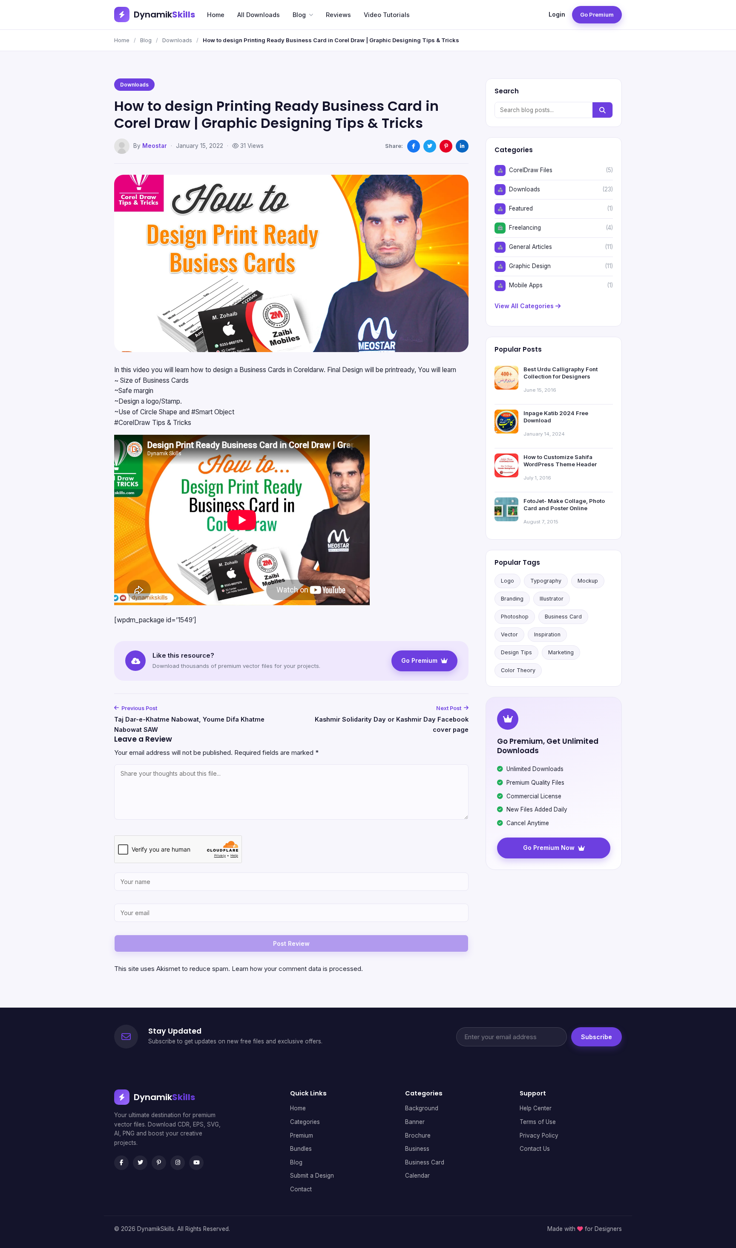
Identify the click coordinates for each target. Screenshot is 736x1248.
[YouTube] (196, 1163)
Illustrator (552, 598)
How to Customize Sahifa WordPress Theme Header (560, 461)
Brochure (418, 1135)
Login (557, 14)
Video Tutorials (387, 14)
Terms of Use (538, 1121)
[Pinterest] (159, 1163)
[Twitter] (140, 1163)
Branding (512, 598)
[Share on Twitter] (429, 146)
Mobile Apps (526, 285)
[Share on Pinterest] (446, 146)
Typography (545, 581)
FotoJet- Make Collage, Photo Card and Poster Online (564, 504)
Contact (301, 1189)
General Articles (530, 246)
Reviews (338, 14)
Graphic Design (530, 266)
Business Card (563, 616)
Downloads (177, 40)
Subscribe (596, 1036)
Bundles (301, 1148)
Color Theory (518, 670)
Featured (521, 208)
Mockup (588, 581)
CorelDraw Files (530, 170)
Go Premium (597, 14)
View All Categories (524, 305)
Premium (301, 1135)
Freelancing (525, 227)
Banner (415, 1121)
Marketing (561, 652)
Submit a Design (312, 1175)
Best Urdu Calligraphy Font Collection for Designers (560, 373)
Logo (507, 581)
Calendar (417, 1175)
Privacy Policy (539, 1135)
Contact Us (535, 1148)
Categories (305, 1121)
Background (421, 1108)
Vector (509, 634)
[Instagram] (177, 1163)
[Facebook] (121, 1163)
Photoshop (515, 616)
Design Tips (516, 652)
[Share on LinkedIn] (462, 146)
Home (215, 14)
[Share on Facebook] (413, 146)
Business (417, 1148)
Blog (299, 14)
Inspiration (547, 634)
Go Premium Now (549, 847)
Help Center (536, 1108)
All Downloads (258, 14)
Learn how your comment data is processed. (297, 969)
